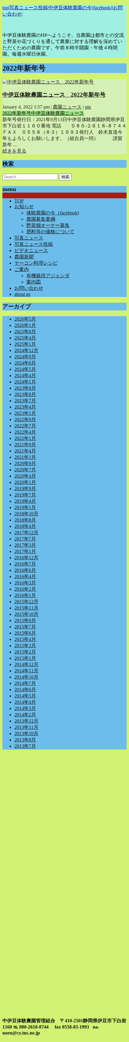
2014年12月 (26, 664)
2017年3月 (25, 545)
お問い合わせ (28, 288)
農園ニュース (67, 106)
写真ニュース (28, 237)
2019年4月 (25, 501)
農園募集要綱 (40, 219)
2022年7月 (25, 425)
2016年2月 (25, 589)
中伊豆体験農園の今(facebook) (80, 7)
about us (22, 294)
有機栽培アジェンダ (48, 275)
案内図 (33, 281)
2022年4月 (25, 432)
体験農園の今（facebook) (52, 212)
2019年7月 (25, 494)
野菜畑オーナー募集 (48, 225)
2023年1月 (25, 413)
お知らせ (24, 206)
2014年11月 (26, 670)
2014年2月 (25, 714)
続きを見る (14, 150)
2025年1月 (25, 344)
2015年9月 (25, 620)
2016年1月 (25, 595)
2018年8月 (25, 519)
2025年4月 (25, 337)
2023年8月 (25, 394)
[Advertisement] (64, 818)
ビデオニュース (31, 250)
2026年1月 (25, 325)
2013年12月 (26, 720)
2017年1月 (25, 551)
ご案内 (21, 269)
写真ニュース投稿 (28, 7)
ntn (88, 106)
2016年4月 (25, 576)
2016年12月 (26, 557)
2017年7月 (25, 538)
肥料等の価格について (50, 231)
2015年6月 (25, 633)
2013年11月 (26, 727)
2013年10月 (26, 733)
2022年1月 (25, 438)
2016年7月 (25, 563)
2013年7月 (25, 746)
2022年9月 (25, 419)
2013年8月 (25, 739)
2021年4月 (25, 450)
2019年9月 (25, 488)
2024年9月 (25, 356)
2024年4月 (25, 375)
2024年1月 (25, 381)
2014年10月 (26, 677)
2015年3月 (25, 645)
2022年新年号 (16, 113)
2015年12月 (26, 601)
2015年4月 (25, 639)
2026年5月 (25, 319)
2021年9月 (25, 444)
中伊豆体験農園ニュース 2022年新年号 (54, 95)
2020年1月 (25, 482)
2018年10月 (26, 513)
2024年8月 (25, 362)
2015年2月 (25, 651)
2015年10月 (26, 614)
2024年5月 (25, 369)
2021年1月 (25, 457)
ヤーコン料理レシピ (36, 263)
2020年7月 (25, 469)
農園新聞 (24, 256)
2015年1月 (25, 658)
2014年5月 (25, 695)
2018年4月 (25, 526)
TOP (19, 200)
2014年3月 (25, 708)
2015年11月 (26, 607)
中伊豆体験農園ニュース (57, 113)
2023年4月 (25, 406)
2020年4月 (25, 476)
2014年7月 (25, 683)
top (5, 7)
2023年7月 (25, 400)
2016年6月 (25, 570)
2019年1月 (25, 507)
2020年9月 (25, 463)
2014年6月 (25, 689)
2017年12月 (26, 532)
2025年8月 (25, 331)
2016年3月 (25, 582)
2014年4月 (25, 702)
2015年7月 (25, 626)
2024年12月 (26, 350)
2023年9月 (25, 388)
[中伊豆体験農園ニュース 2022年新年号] (48, 81)
